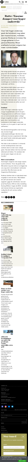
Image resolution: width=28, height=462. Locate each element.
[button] (23, 436)
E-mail (2, 412)
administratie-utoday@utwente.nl (8, 397)
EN (23, 12)
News (3, 7)
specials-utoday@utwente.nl (7, 400)
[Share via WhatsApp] (11, 197)
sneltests (4, 10)
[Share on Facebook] (6, 197)
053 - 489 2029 (5, 390)
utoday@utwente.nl (5, 394)
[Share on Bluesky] (9, 197)
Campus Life (4, 432)
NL (25, 12)
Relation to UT (4, 417)
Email (5, 444)
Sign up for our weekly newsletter (21, 409)
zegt (8, 181)
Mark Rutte (9, 7)
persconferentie (16, 8)
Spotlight (4, 430)
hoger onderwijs (17, 7)
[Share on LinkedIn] (14, 197)
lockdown (9, 8)
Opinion (3, 428)
